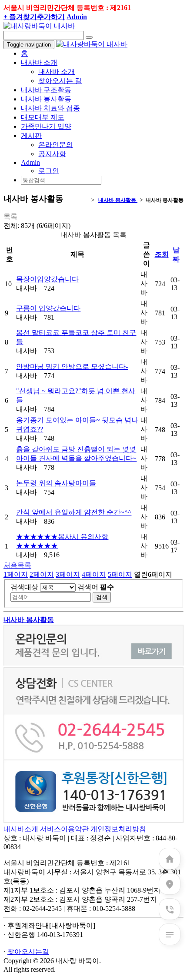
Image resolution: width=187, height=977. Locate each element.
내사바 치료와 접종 (50, 108)
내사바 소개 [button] (39, 62)
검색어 (95, 587)
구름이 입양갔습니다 (48, 308)
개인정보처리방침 (118, 829)
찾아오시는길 (28, 951)
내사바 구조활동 (46, 90)
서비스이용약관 (64, 829)
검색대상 (24, 587)
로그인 (48, 170)
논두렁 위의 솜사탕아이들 (56, 483)
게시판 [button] (31, 135)
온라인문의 (55, 144)
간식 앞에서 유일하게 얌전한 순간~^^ (73, 512)
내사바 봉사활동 (46, 99)
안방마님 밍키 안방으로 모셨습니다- (72, 366)
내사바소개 (20, 829)
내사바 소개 (56, 71)
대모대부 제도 (42, 117)
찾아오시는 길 (60, 80)
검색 (101, 597)
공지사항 (52, 153)
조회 (162, 254)
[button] (30, 162)
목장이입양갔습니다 (47, 279)
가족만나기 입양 (46, 126)
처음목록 (17, 565)
